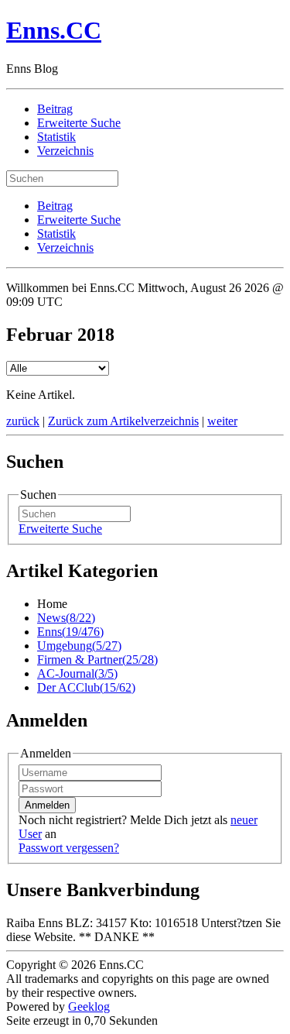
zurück (22, 421)
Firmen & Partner (97, 659)
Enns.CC (53, 30)
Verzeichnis (65, 150)
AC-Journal (77, 673)
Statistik (56, 136)
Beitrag (55, 108)
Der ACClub (86, 687)
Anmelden (47, 805)
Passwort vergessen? (69, 847)
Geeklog (89, 1006)
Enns (70, 631)
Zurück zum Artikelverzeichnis (123, 421)
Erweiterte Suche (79, 122)
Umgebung (79, 645)
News (66, 617)
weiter (222, 421)
